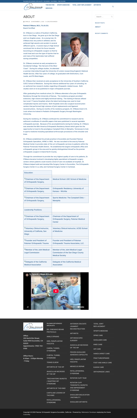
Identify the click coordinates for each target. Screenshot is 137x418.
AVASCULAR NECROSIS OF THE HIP (56, 373)
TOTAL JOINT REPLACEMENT (99, 325)
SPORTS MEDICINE (100, 331)
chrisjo (27, 21)
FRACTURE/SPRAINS (101, 358)
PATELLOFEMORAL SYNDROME (54, 401)
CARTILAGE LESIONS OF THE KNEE (56, 394)
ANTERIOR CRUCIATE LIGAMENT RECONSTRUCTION (78, 326)
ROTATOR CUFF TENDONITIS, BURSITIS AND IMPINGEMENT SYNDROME (79, 386)
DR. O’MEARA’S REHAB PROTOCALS (55, 331)
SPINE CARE (98, 335)
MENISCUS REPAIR (77, 366)
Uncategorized (52, 21)
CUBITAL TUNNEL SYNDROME (53, 356)
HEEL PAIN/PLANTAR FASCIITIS (54, 342)
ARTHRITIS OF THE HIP (55, 367)
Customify (26, 414)
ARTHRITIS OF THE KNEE (56, 388)
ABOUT (98, 27)
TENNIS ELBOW (53, 362)
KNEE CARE (97, 344)
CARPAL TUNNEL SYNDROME (53, 349)
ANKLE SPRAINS (53, 337)
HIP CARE (97, 349)
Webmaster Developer (89, 412)
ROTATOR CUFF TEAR (78, 378)
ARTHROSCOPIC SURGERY (76, 339)
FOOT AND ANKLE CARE (102, 363)
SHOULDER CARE (100, 340)
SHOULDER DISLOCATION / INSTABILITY (80, 396)
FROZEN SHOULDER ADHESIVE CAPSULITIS (79, 353)
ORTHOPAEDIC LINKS (101, 372)
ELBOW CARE (98, 367)
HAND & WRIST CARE (101, 354)
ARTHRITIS (74, 333)
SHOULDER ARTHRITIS (78, 402)
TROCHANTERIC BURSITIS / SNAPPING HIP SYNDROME (57, 381)
